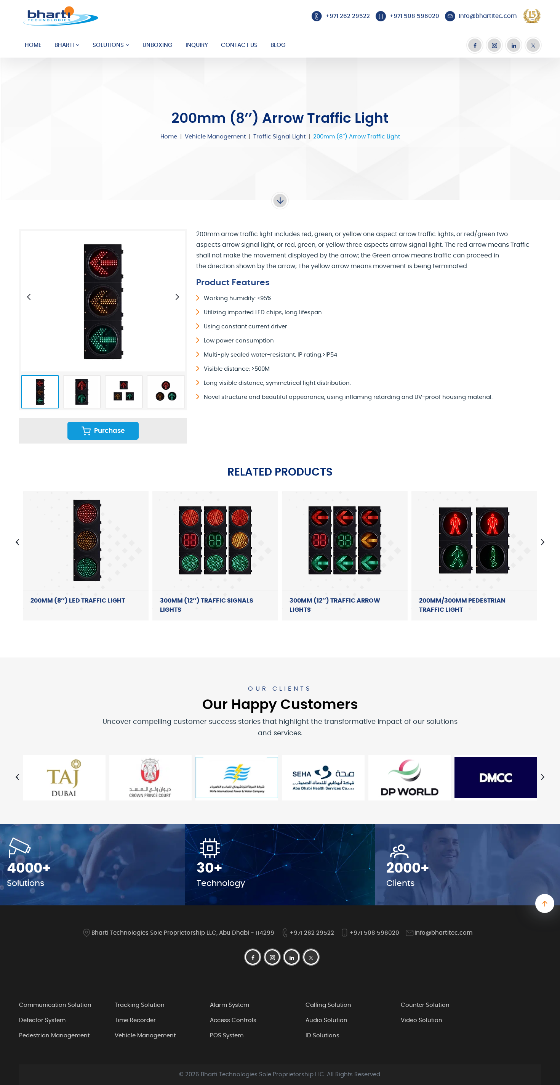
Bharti (64, 45)
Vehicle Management (215, 137)
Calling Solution (328, 1005)
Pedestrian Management (54, 1035)
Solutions (108, 45)
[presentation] (29, 297)
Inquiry (197, 45)
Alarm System (229, 1005)
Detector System (42, 1020)
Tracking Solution (140, 1005)
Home (33, 45)
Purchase (109, 431)
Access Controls (233, 1020)
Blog (278, 45)
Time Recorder (135, 1020)
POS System (226, 1035)
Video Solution (421, 1020)
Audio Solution (326, 1020)
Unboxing (157, 45)
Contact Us (239, 45)
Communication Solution (55, 1005)
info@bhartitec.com (443, 933)
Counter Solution (425, 1005)
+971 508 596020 (374, 933)
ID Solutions (322, 1035)
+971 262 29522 (312, 933)
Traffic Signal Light (279, 137)
